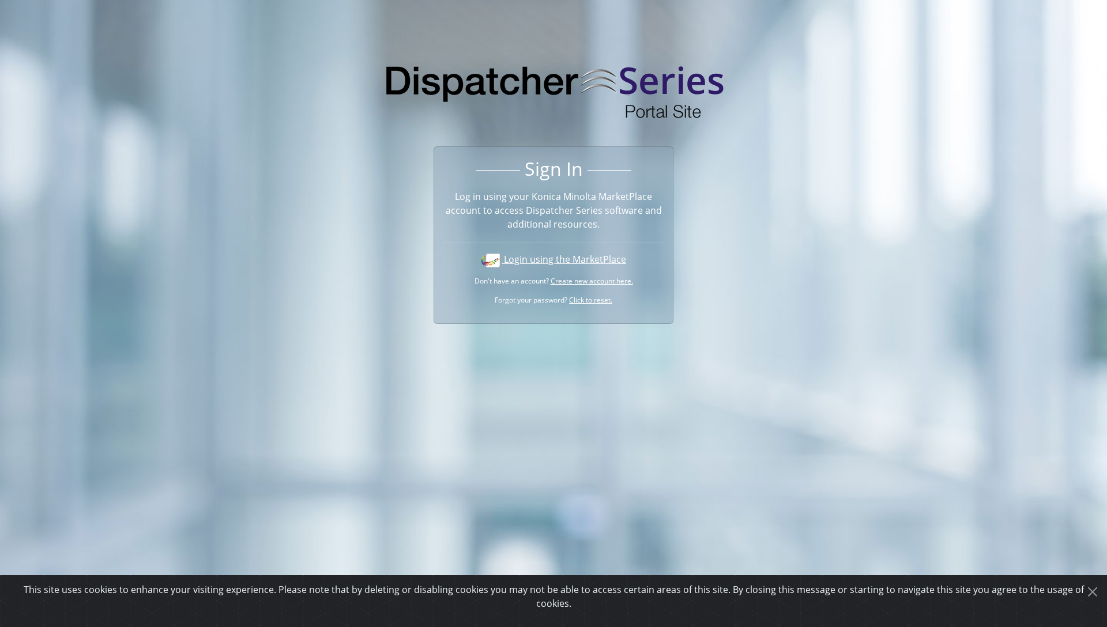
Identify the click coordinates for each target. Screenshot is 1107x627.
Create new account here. (592, 281)
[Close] (1092, 592)
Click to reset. (590, 300)
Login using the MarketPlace (564, 259)
